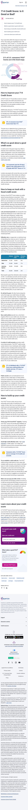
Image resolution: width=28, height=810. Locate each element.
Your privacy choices (14, 653)
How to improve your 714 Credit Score (13, 23)
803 (14, 542)
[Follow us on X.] (12, 662)
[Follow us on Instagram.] (16, 662)
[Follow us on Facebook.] (8, 662)
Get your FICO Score (9, 565)
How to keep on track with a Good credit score (15, 28)
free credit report (5, 517)
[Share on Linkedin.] (7, 587)
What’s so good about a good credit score (13, 26)
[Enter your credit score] (22, 539)
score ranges (4, 523)
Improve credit (12, 578)
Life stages (10, 580)
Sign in (21, 2)
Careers (21, 670)
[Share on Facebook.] (2, 587)
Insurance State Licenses (6, 796)
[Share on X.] (4, 587)
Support (3, 617)
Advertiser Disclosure (20, 5)
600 (8, 542)
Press (7, 677)
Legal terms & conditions (7, 667)
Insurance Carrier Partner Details (8, 799)
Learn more (8, 702)
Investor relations (21, 673)
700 (10, 542)
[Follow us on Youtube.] (19, 662)
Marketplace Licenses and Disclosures (9, 793)
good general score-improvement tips (10, 137)
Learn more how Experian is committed (14, 646)
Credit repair (4, 580)
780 (12, 542)
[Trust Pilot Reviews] (14, 658)
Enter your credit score (8, 535)
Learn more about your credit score (12, 34)
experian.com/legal (11, 686)
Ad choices (20, 667)
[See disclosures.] (15, 43)
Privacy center (7, 670)
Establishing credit (20, 578)
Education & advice (5, 621)
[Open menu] (25, 2)
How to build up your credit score (12, 31)
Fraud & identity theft (19, 580)
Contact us (20, 676)
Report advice (4, 578)
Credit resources (5, 625)
